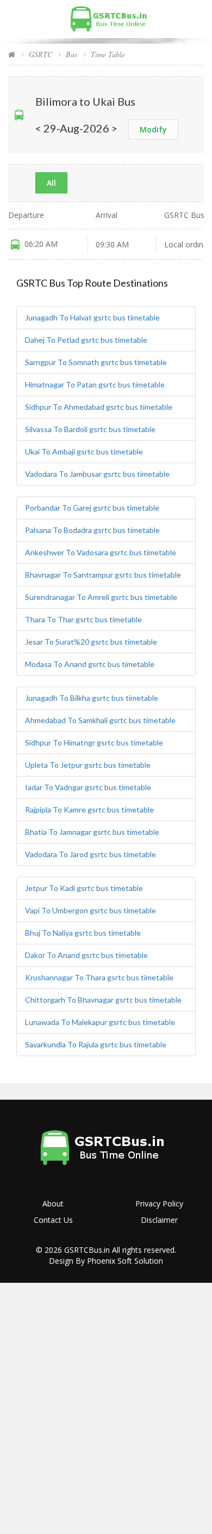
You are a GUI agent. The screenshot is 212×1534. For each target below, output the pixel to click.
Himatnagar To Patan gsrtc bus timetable (95, 384)
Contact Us (53, 1220)
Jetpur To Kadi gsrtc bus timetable (84, 888)
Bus (71, 54)
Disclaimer (159, 1220)
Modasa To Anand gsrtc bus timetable (89, 664)
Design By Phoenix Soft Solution (106, 1261)
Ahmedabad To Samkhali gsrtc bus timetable (100, 720)
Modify (153, 129)
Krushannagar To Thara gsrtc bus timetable (99, 977)
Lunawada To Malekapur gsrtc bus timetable (100, 1022)
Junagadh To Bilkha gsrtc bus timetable (91, 697)
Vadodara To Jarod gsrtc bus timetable (90, 854)
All (51, 183)
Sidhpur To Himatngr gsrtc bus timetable (94, 742)
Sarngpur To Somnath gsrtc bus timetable (96, 362)
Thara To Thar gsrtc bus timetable (83, 619)
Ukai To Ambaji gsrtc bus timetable (84, 451)
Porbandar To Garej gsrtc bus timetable (92, 507)
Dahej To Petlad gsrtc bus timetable (86, 339)
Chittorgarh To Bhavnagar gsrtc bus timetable (103, 999)
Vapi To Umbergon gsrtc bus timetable (90, 910)
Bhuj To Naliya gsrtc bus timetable (83, 932)
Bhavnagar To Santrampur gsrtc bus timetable (103, 574)
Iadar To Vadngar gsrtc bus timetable (88, 787)
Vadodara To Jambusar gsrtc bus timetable (97, 473)
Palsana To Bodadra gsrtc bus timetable (92, 530)
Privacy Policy (159, 1203)
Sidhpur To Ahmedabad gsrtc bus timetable (98, 406)
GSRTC (40, 54)
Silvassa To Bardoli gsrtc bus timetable (90, 429)
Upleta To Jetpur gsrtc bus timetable (88, 764)
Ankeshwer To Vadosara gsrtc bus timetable (100, 552)
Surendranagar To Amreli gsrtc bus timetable (101, 597)
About (53, 1203)
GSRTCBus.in (87, 1250)
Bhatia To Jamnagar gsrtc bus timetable (92, 831)
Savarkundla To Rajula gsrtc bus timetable (95, 1044)
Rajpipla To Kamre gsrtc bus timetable (89, 809)
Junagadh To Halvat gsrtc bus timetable (92, 317)
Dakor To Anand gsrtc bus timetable (86, 955)
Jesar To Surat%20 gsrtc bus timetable (91, 641)
